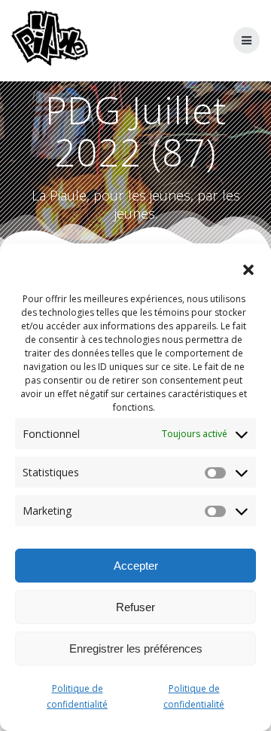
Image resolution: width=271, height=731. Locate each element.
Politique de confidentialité (77, 696)
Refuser (135, 607)
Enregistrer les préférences (135, 648)
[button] (248, 269)
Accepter (136, 565)
